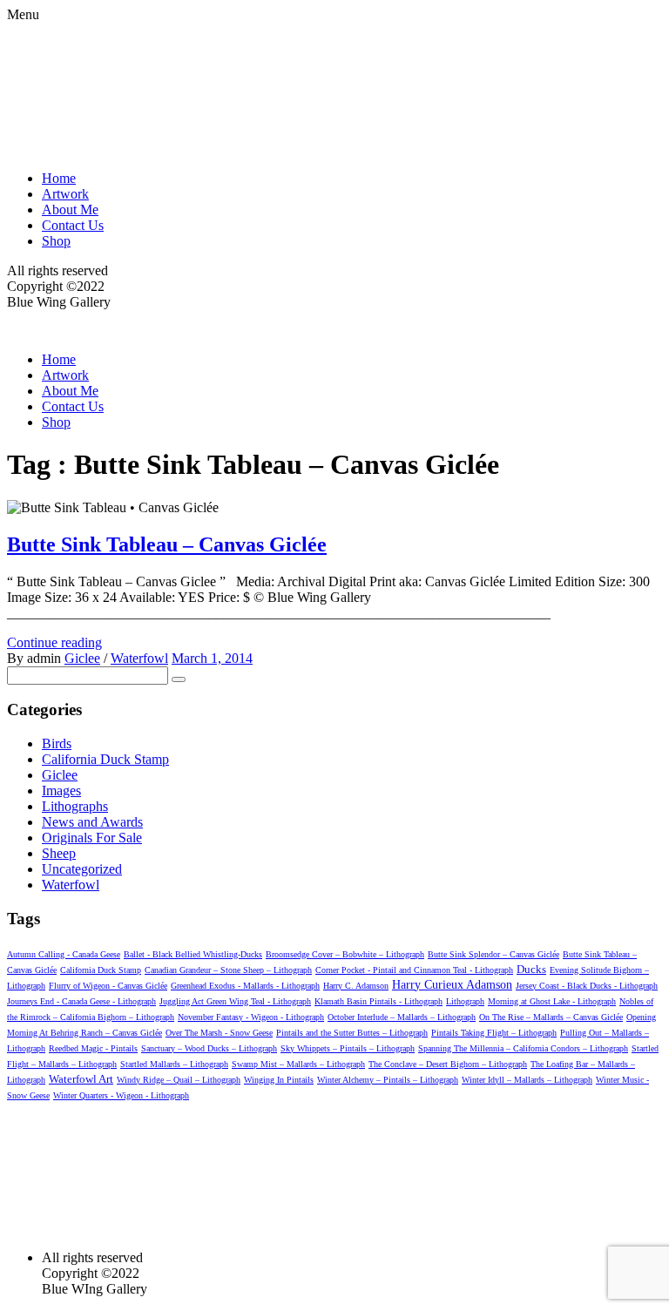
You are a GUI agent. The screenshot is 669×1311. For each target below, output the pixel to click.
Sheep (59, 853)
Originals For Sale (92, 837)
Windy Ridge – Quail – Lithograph (178, 1080)
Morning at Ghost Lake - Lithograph (552, 1001)
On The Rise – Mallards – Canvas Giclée (551, 1017)
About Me (70, 209)
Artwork (65, 193)
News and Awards (92, 821)
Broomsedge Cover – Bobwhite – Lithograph (345, 954)
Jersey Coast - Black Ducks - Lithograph (587, 985)
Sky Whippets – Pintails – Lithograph (347, 1048)
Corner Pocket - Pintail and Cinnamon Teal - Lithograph (414, 970)
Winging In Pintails (279, 1080)
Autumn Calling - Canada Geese (63, 954)
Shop (56, 240)
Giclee (82, 658)
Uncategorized (82, 869)
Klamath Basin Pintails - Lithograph (378, 1001)
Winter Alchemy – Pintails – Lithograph (387, 1080)
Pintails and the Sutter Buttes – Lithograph (352, 1032)
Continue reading (54, 642)
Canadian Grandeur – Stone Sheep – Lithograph (228, 970)
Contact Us (73, 225)
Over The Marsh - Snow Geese (219, 1032)
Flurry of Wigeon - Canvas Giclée (108, 985)
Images (61, 790)
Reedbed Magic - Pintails (93, 1048)
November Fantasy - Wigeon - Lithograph (251, 1017)
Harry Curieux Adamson (452, 984)
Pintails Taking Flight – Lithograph (494, 1032)
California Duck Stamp (105, 759)
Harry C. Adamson (356, 985)
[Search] (179, 679)
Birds (56, 743)
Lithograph (465, 1001)
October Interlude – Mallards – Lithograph (402, 1017)
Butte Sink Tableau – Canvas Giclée (167, 544)
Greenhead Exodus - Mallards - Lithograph (245, 985)
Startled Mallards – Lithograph (174, 1064)
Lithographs (75, 806)
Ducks (531, 969)
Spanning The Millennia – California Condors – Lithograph (523, 1048)
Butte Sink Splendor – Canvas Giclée (493, 954)
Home (59, 178)
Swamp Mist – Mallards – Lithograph (298, 1064)
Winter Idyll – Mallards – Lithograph (527, 1080)
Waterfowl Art (81, 1078)
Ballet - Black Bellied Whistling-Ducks (193, 954)
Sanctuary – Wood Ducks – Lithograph (209, 1048)
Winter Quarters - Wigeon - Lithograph (121, 1095)
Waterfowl (139, 658)
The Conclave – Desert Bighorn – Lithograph (447, 1064)
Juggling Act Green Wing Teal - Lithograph (235, 1001)
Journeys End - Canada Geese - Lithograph (81, 1001)
